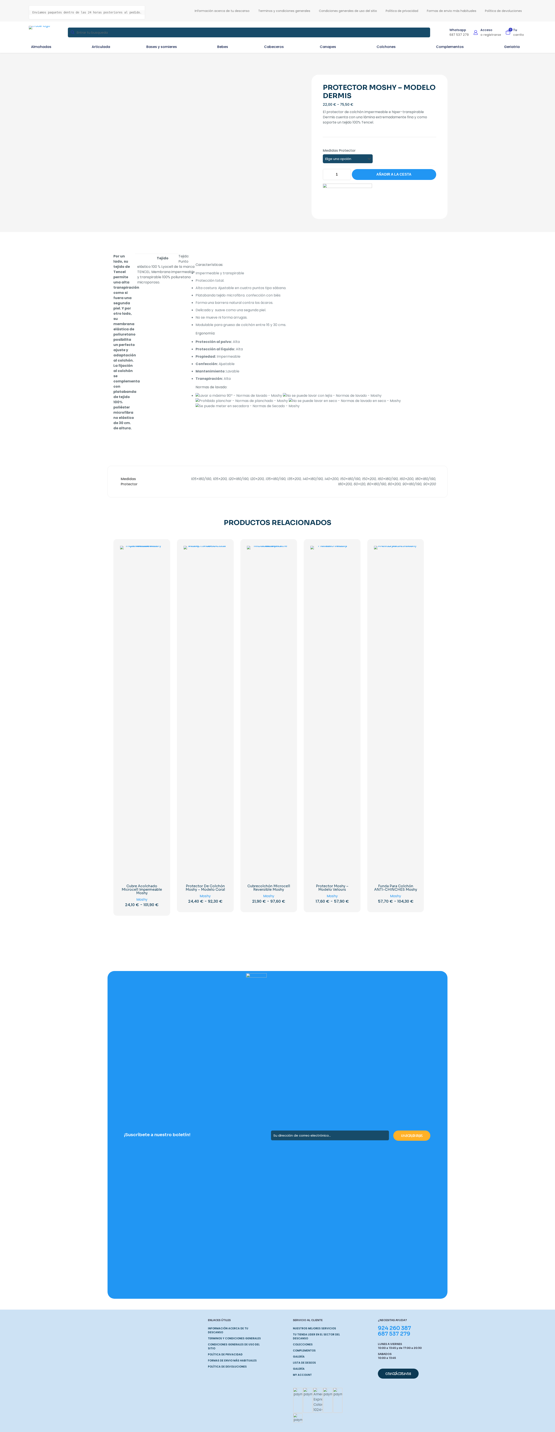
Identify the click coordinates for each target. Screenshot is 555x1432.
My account (302, 1375)
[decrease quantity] (327, 174)
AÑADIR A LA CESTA (393, 174)
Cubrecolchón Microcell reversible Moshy (268, 888)
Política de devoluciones (227, 1366)
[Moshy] (347, 196)
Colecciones (303, 1344)
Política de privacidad (225, 1354)
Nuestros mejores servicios (314, 1328)
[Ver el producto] (157, 552)
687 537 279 (394, 1334)
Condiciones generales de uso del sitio (234, 1346)
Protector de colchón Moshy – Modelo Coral (205, 888)
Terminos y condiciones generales (234, 1338)
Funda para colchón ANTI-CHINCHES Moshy (395, 888)
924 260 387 (394, 1328)
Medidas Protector (339, 150)
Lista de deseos (304, 1363)
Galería (299, 1356)
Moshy (141, 899)
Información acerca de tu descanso (228, 1330)
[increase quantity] (346, 174)
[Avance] (157, 570)
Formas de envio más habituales (232, 1360)
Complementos (304, 1350)
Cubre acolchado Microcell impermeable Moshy (142, 889)
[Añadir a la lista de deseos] (157, 561)
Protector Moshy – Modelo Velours (332, 888)
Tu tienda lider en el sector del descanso (316, 1336)
